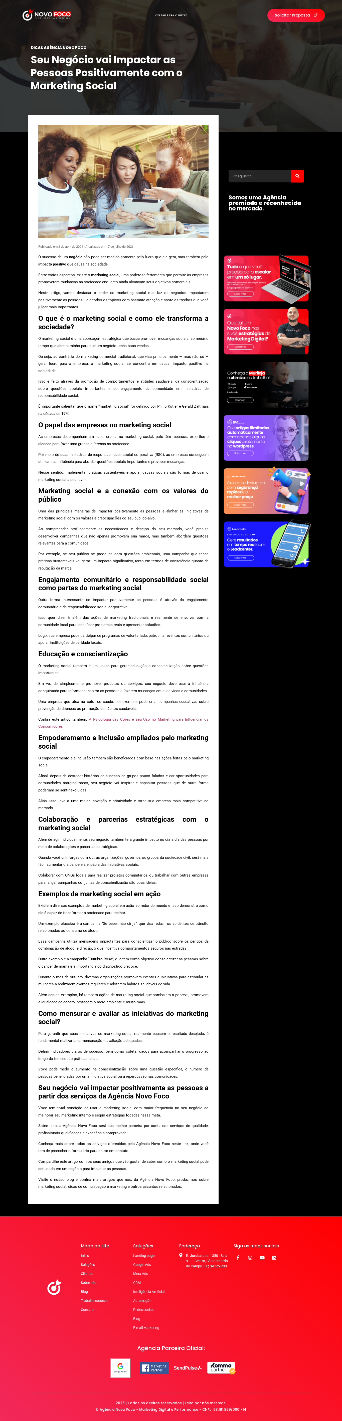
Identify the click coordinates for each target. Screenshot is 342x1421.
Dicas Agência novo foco (58, 47)
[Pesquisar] (297, 176)
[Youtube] (262, 1257)
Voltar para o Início (171, 15)
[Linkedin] (274, 1257)
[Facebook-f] (238, 1257)
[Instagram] (250, 1257)
